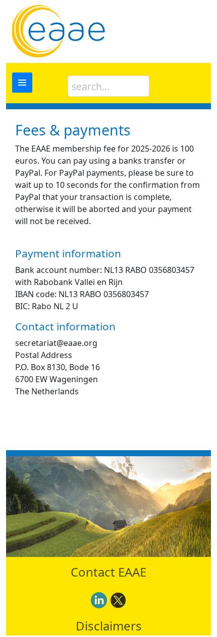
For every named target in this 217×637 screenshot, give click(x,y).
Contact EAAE (108, 571)
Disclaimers (109, 625)
